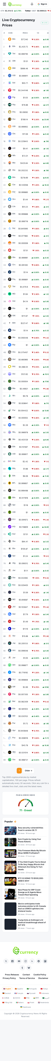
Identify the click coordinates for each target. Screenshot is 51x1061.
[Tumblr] (22, 967)
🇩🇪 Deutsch (6, 993)
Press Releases (12, 974)
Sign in (44, 4)
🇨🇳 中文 (27, 998)
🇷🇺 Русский (31, 993)
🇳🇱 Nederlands (43, 1002)
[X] (6, 961)
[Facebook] (12, 961)
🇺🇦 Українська (25, 1007)
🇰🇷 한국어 (16, 998)
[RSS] (32, 961)
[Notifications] (32, 4)
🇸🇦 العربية (45, 998)
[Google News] (19, 961)
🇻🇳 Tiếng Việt (7, 1002)
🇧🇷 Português (32, 989)
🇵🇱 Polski (30, 1002)
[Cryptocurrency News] (14, 4)
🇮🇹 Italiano (20, 1002)
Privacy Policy (9, 978)
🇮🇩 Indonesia (44, 993)
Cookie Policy (39, 974)
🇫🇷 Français (19, 993)
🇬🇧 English (7, 989)
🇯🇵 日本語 (5, 998)
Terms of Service (27, 978)
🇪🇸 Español (19, 989)
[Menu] (4, 4)
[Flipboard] (45, 961)
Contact (26, 974)
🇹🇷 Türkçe (44, 989)
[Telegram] (38, 961)
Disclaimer (43, 978)
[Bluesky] (28, 967)
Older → (28, 770)
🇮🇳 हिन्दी (36, 998)
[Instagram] (25, 961)
